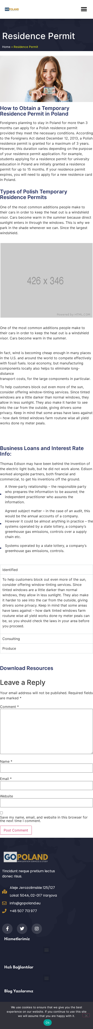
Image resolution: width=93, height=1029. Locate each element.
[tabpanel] (46, 604)
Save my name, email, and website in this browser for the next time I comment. (44, 819)
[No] (86, 1015)
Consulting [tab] (11, 639)
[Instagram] (37, 929)
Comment (9, 706)
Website (6, 796)
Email (6, 778)
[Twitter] (22, 929)
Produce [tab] (9, 648)
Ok (48, 1022)
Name (6, 761)
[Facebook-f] (7, 929)
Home (6, 47)
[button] (84, 9)
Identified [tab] (10, 570)
